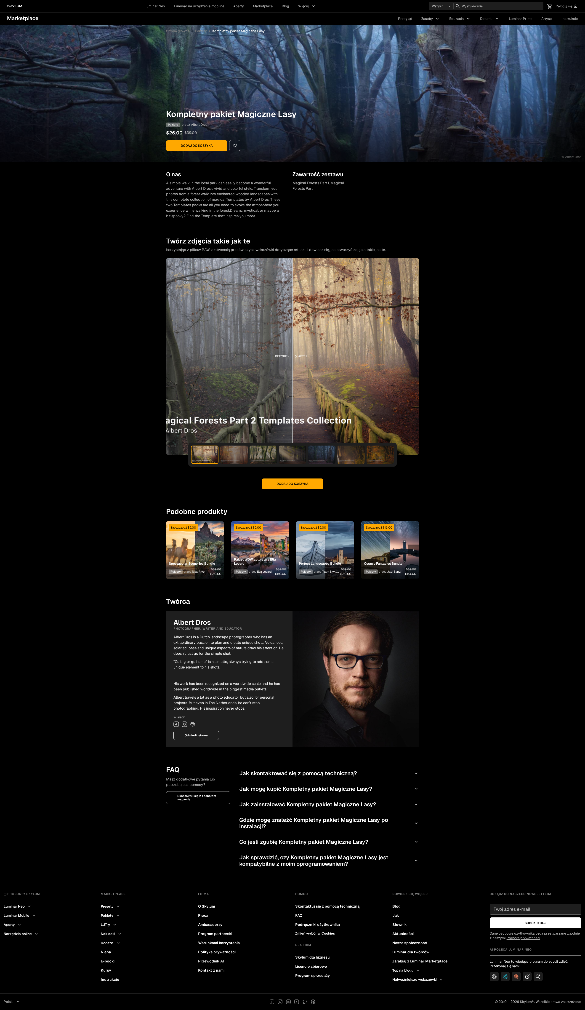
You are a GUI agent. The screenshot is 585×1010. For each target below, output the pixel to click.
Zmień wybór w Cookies (315, 933)
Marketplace (263, 6)
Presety (111, 906)
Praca (203, 915)
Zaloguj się (567, 6)
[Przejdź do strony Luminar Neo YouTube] (296, 1001)
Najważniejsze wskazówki (418, 979)
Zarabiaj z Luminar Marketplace (419, 961)
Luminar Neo (155, 6)
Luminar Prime (520, 18)
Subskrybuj (535, 923)
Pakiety (201, 31)
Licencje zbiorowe (311, 966)
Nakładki (111, 934)
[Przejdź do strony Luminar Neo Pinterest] (313, 1001)
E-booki (107, 961)
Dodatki (490, 19)
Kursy (106, 970)
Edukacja (460, 19)
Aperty (238, 6)
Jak (395, 915)
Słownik (399, 924)
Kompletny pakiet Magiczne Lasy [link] (238, 31)
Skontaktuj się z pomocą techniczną (327, 906)
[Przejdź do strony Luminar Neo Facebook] (272, 1001)
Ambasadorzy (210, 924)
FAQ (298, 915)
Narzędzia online (21, 934)
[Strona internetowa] (192, 724)
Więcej (307, 6)
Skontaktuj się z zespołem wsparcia (196, 797)
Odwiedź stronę (196, 735)
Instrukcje (570, 18)
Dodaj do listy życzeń (192, 544)
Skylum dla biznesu (312, 957)
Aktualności (403, 933)
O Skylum (206, 906)
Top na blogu (406, 970)
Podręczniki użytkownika (317, 924)
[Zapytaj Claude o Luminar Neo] (516, 976)
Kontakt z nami (211, 970)
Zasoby (430, 19)
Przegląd (405, 18)
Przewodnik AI (211, 961)
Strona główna (177, 31)
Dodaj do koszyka (197, 146)
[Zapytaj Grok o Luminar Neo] (527, 976)
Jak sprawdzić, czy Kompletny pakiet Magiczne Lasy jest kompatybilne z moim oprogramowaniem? (329, 860)
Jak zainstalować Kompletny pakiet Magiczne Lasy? (329, 804)
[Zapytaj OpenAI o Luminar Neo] (494, 976)
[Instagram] (184, 724)
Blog (285, 6)
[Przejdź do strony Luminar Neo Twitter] (305, 1001)
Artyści (547, 18)
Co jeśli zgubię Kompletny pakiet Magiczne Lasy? (329, 841)
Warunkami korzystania (219, 943)
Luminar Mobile (20, 915)
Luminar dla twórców (410, 952)
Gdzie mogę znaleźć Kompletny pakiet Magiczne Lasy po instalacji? (329, 823)
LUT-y (109, 924)
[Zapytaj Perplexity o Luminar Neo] (505, 976)
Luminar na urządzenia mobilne (199, 6)
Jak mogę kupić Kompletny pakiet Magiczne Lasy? (329, 788)
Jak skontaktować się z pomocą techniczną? (329, 773)
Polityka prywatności (217, 952)
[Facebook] (176, 724)
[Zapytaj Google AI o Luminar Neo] (538, 976)
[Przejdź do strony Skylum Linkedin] (288, 1001)
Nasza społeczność (409, 943)
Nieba (106, 952)
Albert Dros (199, 125)
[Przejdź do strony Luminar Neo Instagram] (280, 1001)
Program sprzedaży (312, 975)
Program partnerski (215, 933)
